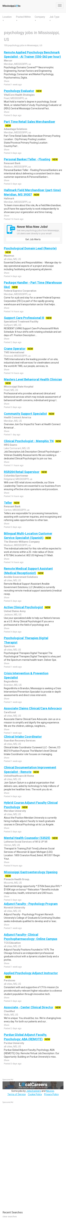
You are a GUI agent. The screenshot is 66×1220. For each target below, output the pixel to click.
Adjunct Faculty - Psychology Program (31, 904)
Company (40, 16)
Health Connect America (17, 417)
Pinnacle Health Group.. (17, 879)
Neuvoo (50, 1091)
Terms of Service (16, 1094)
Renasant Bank (12, 163)
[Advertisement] (28, 1155)
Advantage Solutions (15, 129)
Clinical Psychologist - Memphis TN (29, 441)
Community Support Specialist (25, 413)
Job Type (54, 16)
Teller (8, 502)
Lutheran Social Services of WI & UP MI (25, 841)
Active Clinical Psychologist (23, 607)
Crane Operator (15, 348)
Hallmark (9, 198)
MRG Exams (10, 444)
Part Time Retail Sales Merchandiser (29, 121)
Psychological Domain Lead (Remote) (30, 248)
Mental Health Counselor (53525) (27, 838)
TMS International (14, 352)
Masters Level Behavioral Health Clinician (33, 379)
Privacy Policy (51, 1094)
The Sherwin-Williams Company (22, 541)
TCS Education (12, 942)
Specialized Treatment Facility (21, 321)
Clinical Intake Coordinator (23, 736)
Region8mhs (11, 681)
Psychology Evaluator (19, 91)
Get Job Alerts (33, 239)
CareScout (10, 712)
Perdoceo (9, 980)
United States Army (15, 611)
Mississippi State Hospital (18, 386)
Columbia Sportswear (16, 475)
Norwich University (14, 907)
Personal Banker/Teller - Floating (27, 159)
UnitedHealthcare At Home (19, 775)
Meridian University (15, 811)
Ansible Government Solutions (21, 577)
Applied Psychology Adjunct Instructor (31, 973)
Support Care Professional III (24, 318)
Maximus (9, 255)
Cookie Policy (35, 1094)
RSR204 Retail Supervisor (21, 472)
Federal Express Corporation (20, 290)
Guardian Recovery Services (20, 740)
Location (7, 16)
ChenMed (9, 1011)
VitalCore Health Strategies (19, 94)
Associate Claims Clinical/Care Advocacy (33, 708)
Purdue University (14, 1043)
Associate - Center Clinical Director (28, 1007)
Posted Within (23, 16)
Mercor (8, 60)
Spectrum (9, 646)
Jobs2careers (33, 1091)
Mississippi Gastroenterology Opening (31, 872)
